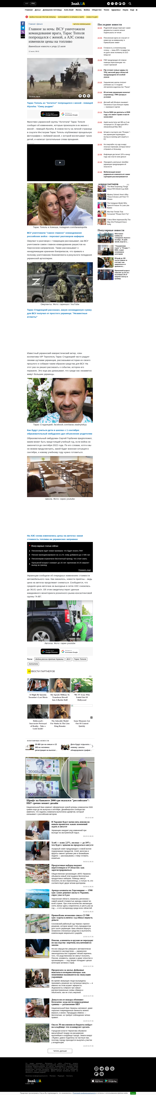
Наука (125, 10)
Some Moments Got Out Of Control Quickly (82, 723)
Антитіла (33, 664)
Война (87, 10)
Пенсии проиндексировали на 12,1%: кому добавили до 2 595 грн (61, 555)
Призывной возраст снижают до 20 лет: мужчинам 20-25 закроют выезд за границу (60, 564)
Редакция (61, 1076)
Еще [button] (132, 10)
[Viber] (112, 3)
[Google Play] (111, 1081)
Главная (29, 10)
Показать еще (84, 570)
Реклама (53, 1076)
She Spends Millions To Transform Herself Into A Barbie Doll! (60, 697)
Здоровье (116, 10)
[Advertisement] (60, 335)
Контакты (69, 1076)
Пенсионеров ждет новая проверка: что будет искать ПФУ (57, 551)
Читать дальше (60, 1051)
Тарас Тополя (80, 659)
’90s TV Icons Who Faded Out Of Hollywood (82, 697)
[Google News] (112, 1069)
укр (26, 3)
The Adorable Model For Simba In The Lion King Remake (60, 723)
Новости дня (91, 17)
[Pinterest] (123, 3)
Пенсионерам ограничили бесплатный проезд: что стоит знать (59, 559)
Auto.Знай (68, 10)
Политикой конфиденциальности (84, 1093)
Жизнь (79, 10)
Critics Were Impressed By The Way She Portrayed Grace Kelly (119, 222)
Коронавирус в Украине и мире (71, 17)
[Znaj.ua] (78, 3)
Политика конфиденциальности (36, 1076)
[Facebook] (23, 23)
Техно (106, 10)
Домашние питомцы (52, 10)
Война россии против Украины (43, 17)
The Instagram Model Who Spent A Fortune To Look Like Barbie (118, 205)
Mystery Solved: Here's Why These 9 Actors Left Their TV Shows (118, 197)
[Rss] (116, 3)
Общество (97, 10)
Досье (38, 10)
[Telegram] (108, 3)
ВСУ (69, 659)
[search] (130, 3)
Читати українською (81, 24)
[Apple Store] (97, 1081)
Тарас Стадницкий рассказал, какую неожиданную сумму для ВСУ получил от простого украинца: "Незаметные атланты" (59, 313)
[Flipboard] (120, 3)
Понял (133, 1093)
